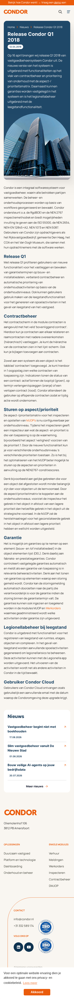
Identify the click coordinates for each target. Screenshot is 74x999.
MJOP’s (31, 420)
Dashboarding (13, 866)
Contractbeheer (59, 879)
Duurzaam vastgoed (17, 853)
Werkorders (53, 608)
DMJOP (53, 886)
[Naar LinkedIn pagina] (18, 947)
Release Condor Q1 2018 (48, 27)
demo (57, 2)
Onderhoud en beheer (18, 873)
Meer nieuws (34, 786)
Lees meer (30, 983)
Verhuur (54, 853)
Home (11, 27)
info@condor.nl (24, 919)
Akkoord (37, 992)
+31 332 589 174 (24, 926)
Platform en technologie (20, 860)
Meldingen (56, 860)
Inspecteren (57, 873)
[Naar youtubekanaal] (29, 947)
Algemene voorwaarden (28, 967)
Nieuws (24, 27)
